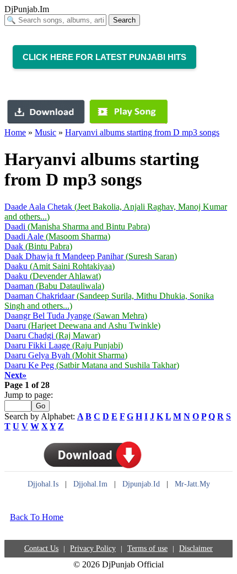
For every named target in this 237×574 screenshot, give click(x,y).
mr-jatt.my (192, 484)
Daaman (54, 286)
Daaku (59, 266)
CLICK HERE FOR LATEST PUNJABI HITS (104, 57)
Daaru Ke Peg (91, 365)
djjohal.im (90, 484)
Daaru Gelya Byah (65, 355)
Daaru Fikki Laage (63, 345)
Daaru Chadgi (52, 335)
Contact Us (41, 548)
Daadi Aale (57, 236)
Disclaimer (196, 548)
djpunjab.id (141, 484)
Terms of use (147, 548)
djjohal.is (43, 484)
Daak (38, 246)
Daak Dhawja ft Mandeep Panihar (90, 256)
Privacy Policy (93, 548)
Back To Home (36, 517)
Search (124, 20)
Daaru (82, 325)
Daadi (77, 226)
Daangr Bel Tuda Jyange (75, 315)
